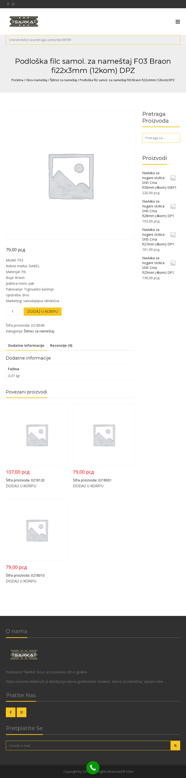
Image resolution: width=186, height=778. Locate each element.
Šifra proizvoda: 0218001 (92, 475)
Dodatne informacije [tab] (26, 345)
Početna (17, 80)
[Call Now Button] (93, 767)
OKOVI (58, 771)
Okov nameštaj (36, 80)
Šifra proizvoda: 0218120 (25, 475)
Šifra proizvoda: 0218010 (25, 571)
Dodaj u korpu (42, 311)
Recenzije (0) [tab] (61, 345)
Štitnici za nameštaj (63, 80)
